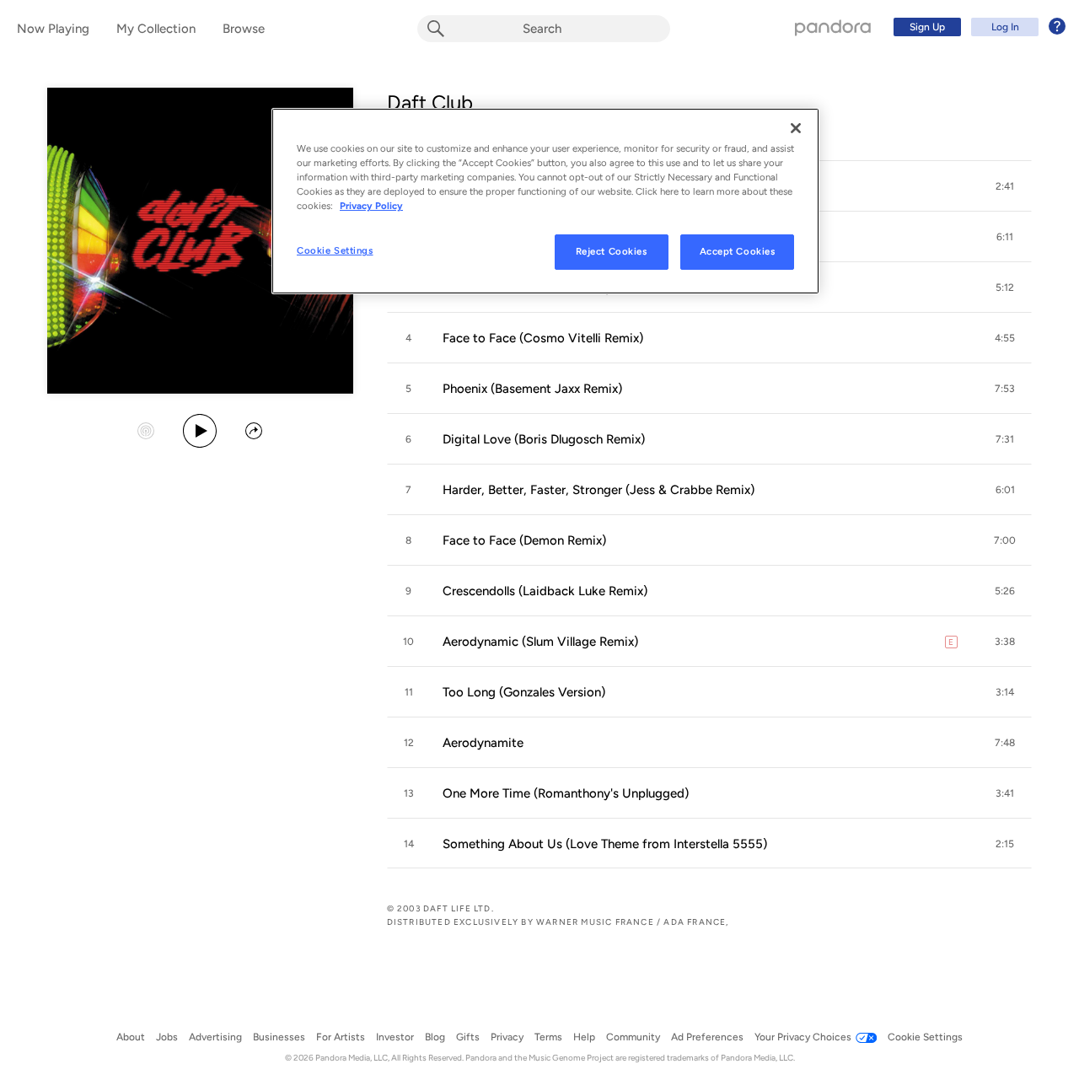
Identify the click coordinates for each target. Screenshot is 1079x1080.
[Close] (795, 128)
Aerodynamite (483, 742)
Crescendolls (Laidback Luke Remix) (545, 591)
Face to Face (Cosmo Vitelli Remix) (543, 338)
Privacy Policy (371, 206)
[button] (1005, 186)
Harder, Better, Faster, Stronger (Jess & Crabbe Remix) (598, 489)
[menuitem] (977, 27)
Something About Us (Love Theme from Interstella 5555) (605, 844)
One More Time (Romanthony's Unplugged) (566, 793)
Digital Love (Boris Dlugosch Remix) (544, 439)
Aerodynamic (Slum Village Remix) (540, 641)
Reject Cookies (611, 251)
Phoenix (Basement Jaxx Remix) (532, 388)
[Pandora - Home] (833, 27)
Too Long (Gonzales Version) (524, 692)
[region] (545, 201)
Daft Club (430, 102)
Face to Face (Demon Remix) (524, 540)
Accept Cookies (738, 251)
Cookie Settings (335, 250)
